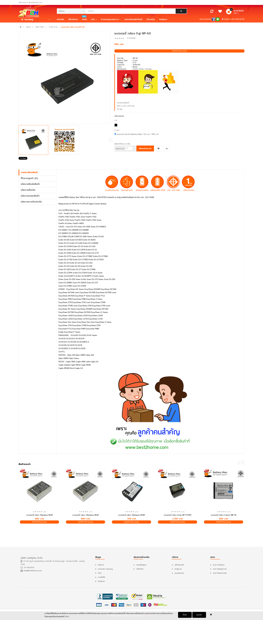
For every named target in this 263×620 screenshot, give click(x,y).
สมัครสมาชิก (240, 19)
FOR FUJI (53, 27)
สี (116, 120)
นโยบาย (101, 565)
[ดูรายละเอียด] (39, 488)
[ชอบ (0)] (220, 12)
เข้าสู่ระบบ (227, 19)
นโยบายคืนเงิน (28, 190)
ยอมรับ (199, 615)
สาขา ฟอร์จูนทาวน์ (220, 569)
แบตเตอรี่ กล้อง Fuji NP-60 (73, 27)
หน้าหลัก (60, 19)
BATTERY (40, 27)
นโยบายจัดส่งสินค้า (30, 184)
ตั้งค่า (185, 615)
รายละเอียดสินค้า (29, 172)
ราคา (117, 130)
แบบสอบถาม (179, 573)
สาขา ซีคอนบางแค (220, 573)
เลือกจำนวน (120, 148)
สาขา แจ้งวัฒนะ (219, 565)
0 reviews (131, 38)
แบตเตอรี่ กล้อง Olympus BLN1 (39, 515)
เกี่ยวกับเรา (73, 19)
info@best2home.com (33, 570)
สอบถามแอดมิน (205, 19)
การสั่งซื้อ (101, 577)
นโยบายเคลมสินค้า (30, 196)
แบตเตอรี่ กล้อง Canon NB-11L (223, 515)
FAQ (99, 573)
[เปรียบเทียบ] (211, 12)
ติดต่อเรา (101, 581)
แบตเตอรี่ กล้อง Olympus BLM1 (131, 515)
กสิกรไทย (139, 569)
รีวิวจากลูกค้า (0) (29, 178)
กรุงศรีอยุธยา (141, 565)
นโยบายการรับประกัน (31, 201)
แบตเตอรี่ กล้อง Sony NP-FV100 (177, 515)
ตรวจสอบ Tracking (105, 569)
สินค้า (28, 27)
